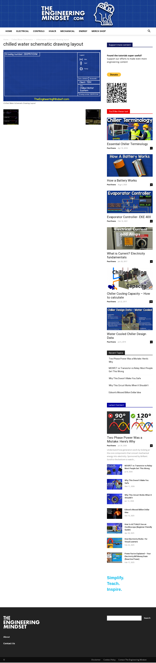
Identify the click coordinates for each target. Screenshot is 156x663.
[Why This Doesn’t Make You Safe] (114, 484)
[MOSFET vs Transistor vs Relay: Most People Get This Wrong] (114, 469)
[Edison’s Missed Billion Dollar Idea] (114, 513)
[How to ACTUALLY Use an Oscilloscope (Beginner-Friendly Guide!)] (114, 528)
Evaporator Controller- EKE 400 (129, 217)
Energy (83, 31)
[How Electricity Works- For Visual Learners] (114, 543)
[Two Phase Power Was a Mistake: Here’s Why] (130, 422)
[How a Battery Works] (130, 165)
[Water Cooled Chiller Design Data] (130, 319)
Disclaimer (96, 659)
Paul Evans (111, 148)
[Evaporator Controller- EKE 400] (130, 202)
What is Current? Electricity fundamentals (126, 255)
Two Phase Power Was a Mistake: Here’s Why (128, 360)
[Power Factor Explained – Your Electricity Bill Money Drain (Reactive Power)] (114, 557)
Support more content (120, 45)
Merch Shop (99, 31)
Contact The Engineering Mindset (132, 659)
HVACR (52, 31)
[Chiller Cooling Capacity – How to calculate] (130, 279)
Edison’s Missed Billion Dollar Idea (125, 392)
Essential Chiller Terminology (127, 144)
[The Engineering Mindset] (78, 13)
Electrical (22, 31)
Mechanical (67, 31)
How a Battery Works (122, 180)
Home (8, 31)
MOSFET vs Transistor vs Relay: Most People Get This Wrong (131, 370)
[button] (149, 31)
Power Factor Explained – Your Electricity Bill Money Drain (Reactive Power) (138, 556)
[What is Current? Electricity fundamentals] (130, 238)
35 (151, 302)
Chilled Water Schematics (22, 39)
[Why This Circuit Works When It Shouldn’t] (114, 499)
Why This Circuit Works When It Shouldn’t (129, 385)
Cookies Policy (109, 659)
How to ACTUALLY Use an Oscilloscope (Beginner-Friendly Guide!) (138, 527)
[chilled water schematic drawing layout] (52, 100)
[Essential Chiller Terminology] (130, 129)
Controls (38, 31)
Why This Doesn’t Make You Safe (125, 378)
